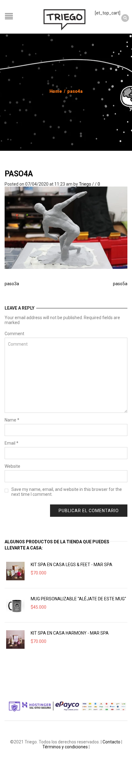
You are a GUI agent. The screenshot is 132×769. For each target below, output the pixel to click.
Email (11, 443)
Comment (14, 333)
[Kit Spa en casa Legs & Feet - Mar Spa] (15, 571)
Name (12, 419)
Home (55, 91)
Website (12, 466)
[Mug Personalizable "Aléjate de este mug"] (15, 605)
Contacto (111, 741)
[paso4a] (66, 227)
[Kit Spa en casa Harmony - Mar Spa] (15, 639)
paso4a (19, 173)
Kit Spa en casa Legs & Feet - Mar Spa (71, 564)
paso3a (12, 283)
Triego (85, 184)
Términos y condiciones (65, 746)
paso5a (120, 283)
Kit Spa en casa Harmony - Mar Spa (70, 633)
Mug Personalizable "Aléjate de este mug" (78, 598)
